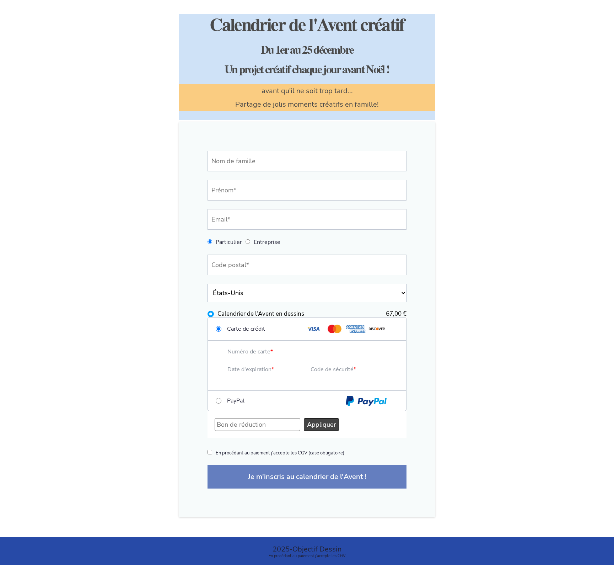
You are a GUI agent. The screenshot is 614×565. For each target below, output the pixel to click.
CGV (342, 556)
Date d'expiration (249, 369)
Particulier (229, 242)
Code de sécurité (332, 369)
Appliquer (321, 424)
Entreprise (267, 242)
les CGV (299, 453)
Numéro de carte (248, 352)
